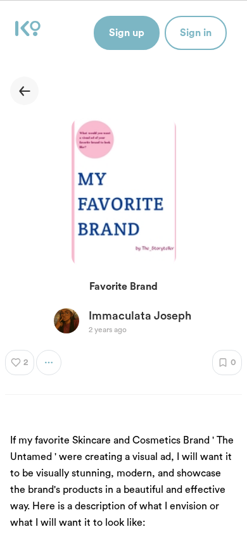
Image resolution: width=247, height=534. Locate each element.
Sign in (196, 33)
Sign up (126, 33)
